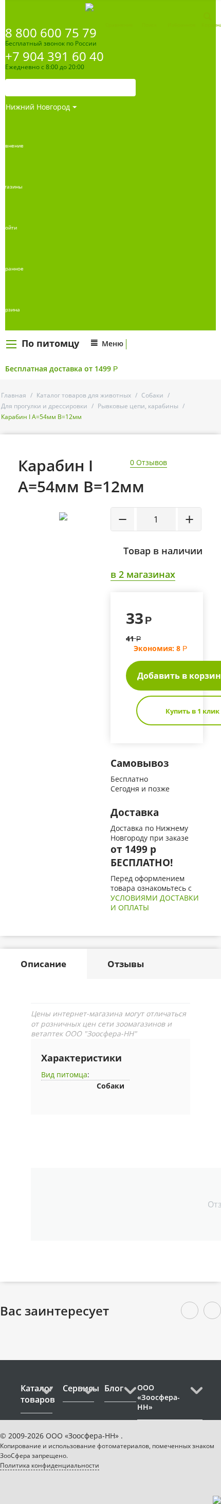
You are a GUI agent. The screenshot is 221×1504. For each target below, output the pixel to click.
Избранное (182, 24)
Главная (13, 395)
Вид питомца (64, 1074)
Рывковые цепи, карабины (138, 406)
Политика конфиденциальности (49, 1465)
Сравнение (119, 24)
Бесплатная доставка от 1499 (61, 368)
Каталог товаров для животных (83, 395)
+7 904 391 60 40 (54, 56)
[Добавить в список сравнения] (95, 539)
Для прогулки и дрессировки (44, 406)
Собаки (152, 395)
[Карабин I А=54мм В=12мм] (63, 516)
